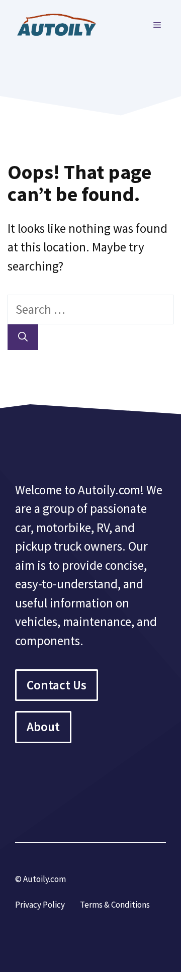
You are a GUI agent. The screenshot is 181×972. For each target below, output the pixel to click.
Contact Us (56, 685)
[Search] (23, 337)
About (43, 727)
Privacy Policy (40, 904)
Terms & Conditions (115, 904)
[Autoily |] (60, 24)
